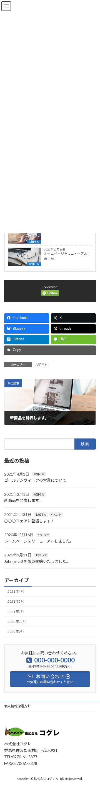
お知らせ (33, 241)
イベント (55, 514)
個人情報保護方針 (17, 706)
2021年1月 (16, 612)
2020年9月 (16, 631)
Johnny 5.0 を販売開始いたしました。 (37, 561)
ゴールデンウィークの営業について (35, 480)
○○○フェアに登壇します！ (29, 520)
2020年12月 (17, 622)
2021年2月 (16, 602)
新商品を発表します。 (23, 500)
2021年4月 (16, 592)
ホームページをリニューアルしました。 (67, 256)
